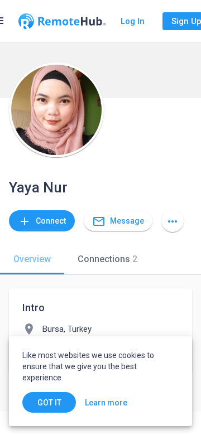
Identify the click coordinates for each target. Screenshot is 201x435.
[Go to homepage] (62, 21)
